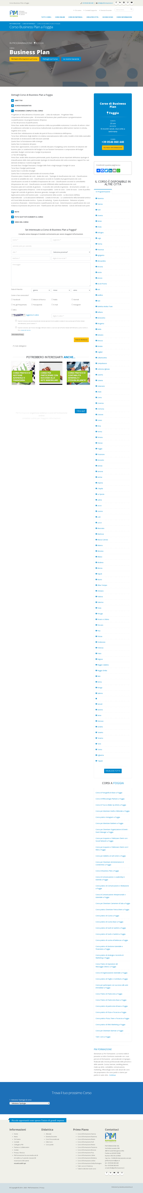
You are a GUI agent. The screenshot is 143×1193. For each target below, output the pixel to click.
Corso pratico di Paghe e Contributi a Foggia (112, 979)
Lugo (99, 238)
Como (99, 397)
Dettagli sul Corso (50, 59)
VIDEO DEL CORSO (21, 222)
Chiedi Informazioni (124, 17)
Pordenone (101, 642)
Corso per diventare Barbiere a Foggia (109, 823)
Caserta (100, 375)
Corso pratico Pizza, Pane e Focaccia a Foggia (112, 1018)
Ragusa (100, 659)
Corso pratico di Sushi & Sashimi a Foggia (111, 928)
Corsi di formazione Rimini (86, 1139)
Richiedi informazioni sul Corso (24, 59)
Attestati (48, 1134)
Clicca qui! (81, 411)
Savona (100, 710)
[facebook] (116, 3)
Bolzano (100, 335)
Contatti (16, 1142)
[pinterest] (124, 3)
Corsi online (60, 17)
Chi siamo (78, 10)
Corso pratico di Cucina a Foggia (107, 916)
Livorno (100, 511)
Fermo (99, 432)
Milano (99, 557)
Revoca (22, 1153)
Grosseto (100, 460)
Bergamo (100, 323)
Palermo (100, 602)
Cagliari (100, 352)
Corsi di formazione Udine (86, 1155)
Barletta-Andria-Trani (105, 306)
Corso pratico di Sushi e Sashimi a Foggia (110, 934)
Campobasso (102, 363)
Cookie (16, 1150)
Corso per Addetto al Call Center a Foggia (111, 856)
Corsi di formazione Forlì (86, 1142)
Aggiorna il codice (32, 315)
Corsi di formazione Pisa (86, 1153)
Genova (100, 471)
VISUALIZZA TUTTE (113, 771)
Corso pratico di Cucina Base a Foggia (109, 922)
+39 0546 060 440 (88, 3)
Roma (99, 682)
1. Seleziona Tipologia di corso (20, 1100)
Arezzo (99, 278)
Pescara (100, 625)
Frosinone (101, 454)
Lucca (99, 523)
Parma (99, 244)
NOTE (17, 212)
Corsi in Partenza (75, 17)
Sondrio (100, 727)
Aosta (99, 272)
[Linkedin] (110, 1173)
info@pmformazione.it (105, 3)
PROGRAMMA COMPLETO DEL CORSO (29, 111)
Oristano (100, 591)
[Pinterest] (118, 1173)
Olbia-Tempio (102, 585)
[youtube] (131, 3)
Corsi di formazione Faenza (87, 1134)
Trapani (100, 761)
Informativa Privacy (17, 334)
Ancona (100, 267)
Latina (99, 500)
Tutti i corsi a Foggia (103, 1037)
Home (16, 1134)
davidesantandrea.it (126, 1187)
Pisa (98, 631)
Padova (100, 596)
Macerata (100, 528)
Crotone (100, 414)
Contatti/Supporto (91, 10)
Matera (100, 545)
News (16, 1137)
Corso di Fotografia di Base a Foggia (109, 793)
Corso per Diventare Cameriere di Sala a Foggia (113, 903)
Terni (99, 744)
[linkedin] (120, 3)
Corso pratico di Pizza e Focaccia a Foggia (111, 1012)
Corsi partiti (49, 1145)
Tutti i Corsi (46, 17)
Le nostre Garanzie (71, 59)
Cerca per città (92, 17)
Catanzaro (101, 386)
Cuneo (99, 420)
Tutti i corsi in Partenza (85, 1166)
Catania (100, 380)
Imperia (100, 483)
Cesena (100, 215)
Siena (99, 715)
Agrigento (100, 255)
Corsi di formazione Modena (87, 1158)
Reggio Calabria (103, 665)
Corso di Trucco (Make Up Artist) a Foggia (111, 805)
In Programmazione (103, 192)
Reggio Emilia (102, 670)
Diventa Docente (106, 10)
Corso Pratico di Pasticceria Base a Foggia (111, 1000)
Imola (99, 227)
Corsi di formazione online (86, 1161)
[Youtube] (114, 1173)
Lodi (98, 517)
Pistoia (99, 636)
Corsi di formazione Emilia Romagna (89, 1163)
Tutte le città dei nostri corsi (87, 1169)
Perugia (100, 614)
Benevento (101, 318)
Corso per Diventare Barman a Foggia (109, 1031)
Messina (100, 551)
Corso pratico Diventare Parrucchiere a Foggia (112, 909)
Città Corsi (49, 1142)
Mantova (100, 534)
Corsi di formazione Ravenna (87, 1137)
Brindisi (100, 346)
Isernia (99, 477)
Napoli (99, 574)
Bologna (100, 232)
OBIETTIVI (18, 100)
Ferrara (100, 437)
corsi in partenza (28, 24)
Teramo (100, 738)
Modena (100, 562)
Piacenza (100, 250)
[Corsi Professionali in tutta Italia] (110, 1137)
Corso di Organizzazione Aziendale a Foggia (111, 973)
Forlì (98, 210)
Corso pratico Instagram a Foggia (108, 817)
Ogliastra (100, 755)
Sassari (99, 704)
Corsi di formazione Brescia (87, 1150)
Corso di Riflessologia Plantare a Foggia (110, 799)
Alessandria (101, 261)
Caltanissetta (102, 358)
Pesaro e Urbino (103, 619)
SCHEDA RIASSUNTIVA (23, 106)
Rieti (98, 676)
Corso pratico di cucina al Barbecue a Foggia (112, 940)
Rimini (99, 221)
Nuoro (99, 579)
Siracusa (100, 721)
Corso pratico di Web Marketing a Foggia (110, 1024)
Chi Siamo (17, 1139)
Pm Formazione (14, 24)
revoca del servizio (25, 330)
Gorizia (99, 466)
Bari (98, 301)
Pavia (99, 608)
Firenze (100, 443)
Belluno (100, 312)
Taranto (100, 732)
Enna (99, 426)
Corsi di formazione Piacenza (87, 1147)
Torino (99, 749)
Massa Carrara (102, 540)
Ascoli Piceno (102, 284)
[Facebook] (106, 1173)
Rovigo (99, 688)
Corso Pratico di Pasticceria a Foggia (109, 994)
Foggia (99, 449)
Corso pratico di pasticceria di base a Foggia (112, 1006)
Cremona (100, 409)
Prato (99, 653)
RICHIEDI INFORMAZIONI (112, 148)
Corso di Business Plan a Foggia (107, 871)
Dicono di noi (108, 17)
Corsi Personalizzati (52, 1139)
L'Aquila (100, 488)
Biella (99, 329)
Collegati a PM (18, 1145)
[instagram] (127, 3)
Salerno (100, 693)
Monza (99, 568)
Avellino (100, 295)
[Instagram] (122, 1173)
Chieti (99, 392)
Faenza (100, 204)
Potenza (100, 648)
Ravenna (100, 198)
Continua (112, 1075)
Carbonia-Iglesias (103, 369)
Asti (98, 289)
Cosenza (100, 403)
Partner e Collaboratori (21, 1147)
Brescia (100, 341)
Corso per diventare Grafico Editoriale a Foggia (112, 811)
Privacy (16, 1153)
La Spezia (100, 494)
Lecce (99, 505)
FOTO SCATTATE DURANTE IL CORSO (29, 217)
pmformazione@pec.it (112, 1161)
